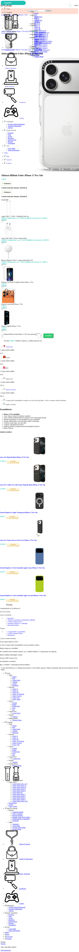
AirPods (36, 22)
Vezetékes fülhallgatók (14, 126)
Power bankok (38, 53)
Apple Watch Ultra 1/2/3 (41, 32)
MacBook (37, 24)
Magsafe (10, 141)
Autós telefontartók (13, 150)
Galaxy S (37, 27)
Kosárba (48, 335)
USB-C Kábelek (39, 38)
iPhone (36, 13)
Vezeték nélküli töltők (40, 51)
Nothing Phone (38, 56)
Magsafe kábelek (39, 39)
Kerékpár (10, 133)
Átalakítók (37, 45)
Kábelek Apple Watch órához (43, 41)
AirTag (10, 136)
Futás (9, 135)
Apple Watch (38, 20)
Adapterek (37, 48)
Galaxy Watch (34, 55)
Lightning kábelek (39, 36)
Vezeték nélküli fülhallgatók (16, 124)
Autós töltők (38, 50)
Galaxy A (37, 29)
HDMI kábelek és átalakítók (42, 43)
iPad (35, 18)
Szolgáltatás (11, 143)
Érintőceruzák (12, 140)
